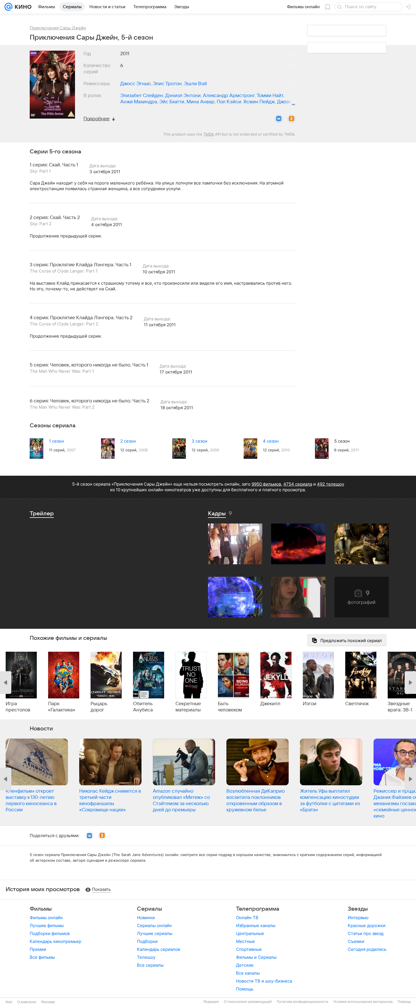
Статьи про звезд (365, 933)
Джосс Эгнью (135, 83)
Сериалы (149, 909)
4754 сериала (297, 484)
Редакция (211, 1002)
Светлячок (357, 703)
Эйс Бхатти (171, 101)
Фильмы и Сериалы (256, 957)
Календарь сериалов (158, 949)
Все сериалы (150, 965)
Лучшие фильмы (47, 925)
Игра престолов (18, 707)
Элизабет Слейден (141, 95)
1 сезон (56, 441)
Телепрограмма (257, 909)
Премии (38, 949)
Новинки (146, 917)
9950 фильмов (266, 484)
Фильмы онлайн (46, 917)
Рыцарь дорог (99, 707)
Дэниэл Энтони (183, 95)
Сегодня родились (367, 949)
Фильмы (41, 909)
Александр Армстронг (229, 95)
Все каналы (248, 973)
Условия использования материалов (363, 1002)
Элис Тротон (167, 83)
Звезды (358, 909)
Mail (9, 1002)
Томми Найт (270, 95)
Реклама (48, 1002)
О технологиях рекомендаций (248, 1002)
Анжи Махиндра (138, 101)
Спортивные (249, 949)
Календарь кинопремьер (55, 941)
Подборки (147, 941)
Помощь (244, 989)
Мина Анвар (200, 101)
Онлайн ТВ (247, 917)
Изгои (309, 703)
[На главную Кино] (21, 7)
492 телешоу (330, 484)
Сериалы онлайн (154, 925)
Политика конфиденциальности (302, 1002)
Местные (245, 941)
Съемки (356, 941)
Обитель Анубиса (143, 707)
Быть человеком (230, 707)
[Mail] (8, 7)
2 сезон (128, 441)
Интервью (358, 917)
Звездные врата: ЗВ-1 (400, 707)
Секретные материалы (188, 707)
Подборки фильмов (50, 933)
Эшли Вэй (195, 83)
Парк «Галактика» (61, 707)
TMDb (208, 134)
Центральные (250, 933)
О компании (26, 1002)
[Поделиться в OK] (291, 119)
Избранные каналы (255, 925)
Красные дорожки (366, 925)
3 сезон (199, 441)
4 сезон (271, 441)
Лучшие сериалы (154, 933)
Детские (245, 965)
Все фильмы (42, 957)
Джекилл (270, 703)
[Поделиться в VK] (279, 119)
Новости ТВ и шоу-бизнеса (264, 981)
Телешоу (146, 957)
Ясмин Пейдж (259, 101)
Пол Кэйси (229, 101)
